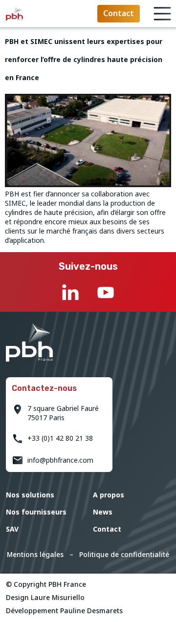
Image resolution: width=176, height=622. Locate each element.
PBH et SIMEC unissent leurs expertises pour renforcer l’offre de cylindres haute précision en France (83, 59)
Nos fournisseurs (36, 511)
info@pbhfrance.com (60, 460)
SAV (12, 529)
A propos (108, 494)
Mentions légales (35, 554)
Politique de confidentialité (124, 554)
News (102, 511)
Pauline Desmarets (91, 610)
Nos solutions (30, 494)
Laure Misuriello (58, 597)
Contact (107, 529)
